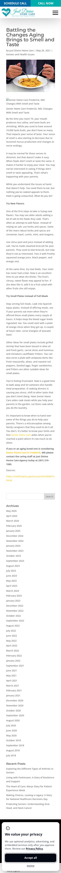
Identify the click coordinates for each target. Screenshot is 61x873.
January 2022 (13, 660)
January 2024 (13, 545)
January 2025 (13, 530)
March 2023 (12, 590)
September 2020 (15, 715)
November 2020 (14, 705)
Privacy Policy (34, 848)
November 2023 (14, 550)
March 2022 (12, 650)
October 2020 (13, 710)
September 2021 (15, 665)
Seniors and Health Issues (20, 54)
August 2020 (13, 720)
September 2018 (15, 745)
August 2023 (13, 565)
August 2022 (13, 625)
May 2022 (11, 640)
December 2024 (14, 535)
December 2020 (14, 700)
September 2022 (15, 620)
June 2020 (11, 730)
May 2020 (11, 735)
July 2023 (11, 570)
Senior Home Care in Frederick (23, 452)
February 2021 (14, 690)
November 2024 (14, 540)
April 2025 (11, 515)
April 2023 (11, 585)
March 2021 (12, 685)
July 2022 (11, 630)
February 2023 (14, 595)
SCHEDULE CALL (15, 3)
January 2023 (13, 600)
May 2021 (11, 675)
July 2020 (11, 725)
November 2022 (14, 610)
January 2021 (13, 695)
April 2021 (11, 680)
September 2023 (15, 560)
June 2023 (11, 575)
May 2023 (11, 580)
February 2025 (14, 525)
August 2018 (13, 750)
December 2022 (14, 605)
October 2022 (13, 615)
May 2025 (11, 510)
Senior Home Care (21, 434)
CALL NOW (45, 3)
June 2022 (11, 635)
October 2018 (13, 740)
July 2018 (11, 755)
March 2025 (12, 520)
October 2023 (13, 555)
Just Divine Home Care (21, 50)
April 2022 (11, 645)
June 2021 (11, 670)
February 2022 (14, 655)
